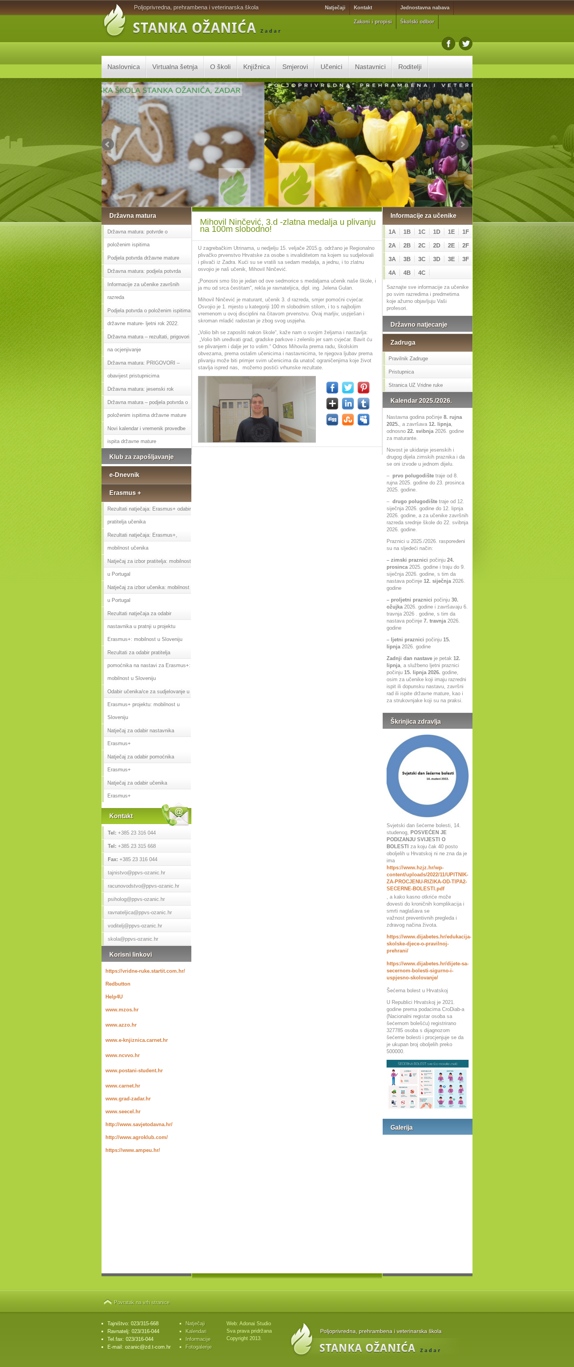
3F (465, 259)
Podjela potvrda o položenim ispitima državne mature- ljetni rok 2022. (149, 317)
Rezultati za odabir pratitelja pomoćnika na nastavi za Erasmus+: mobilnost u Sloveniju (149, 665)
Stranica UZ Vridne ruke (416, 385)
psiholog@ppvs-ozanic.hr (136, 899)
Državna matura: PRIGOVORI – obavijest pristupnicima (143, 369)
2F (465, 245)
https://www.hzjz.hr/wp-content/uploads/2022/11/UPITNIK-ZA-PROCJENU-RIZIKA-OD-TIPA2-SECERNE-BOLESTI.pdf (427, 878)
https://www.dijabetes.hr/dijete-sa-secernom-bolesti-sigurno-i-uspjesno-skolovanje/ (428, 971)
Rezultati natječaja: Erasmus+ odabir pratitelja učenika (149, 515)
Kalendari (196, 1331)
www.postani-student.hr (134, 1070)
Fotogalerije (198, 1347)
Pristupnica (401, 372)
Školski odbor (417, 22)
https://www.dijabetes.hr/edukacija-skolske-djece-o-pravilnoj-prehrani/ (428, 944)
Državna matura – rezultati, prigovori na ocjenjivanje (148, 343)
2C (422, 245)
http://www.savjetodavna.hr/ (139, 1124)
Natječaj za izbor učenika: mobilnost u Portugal (148, 593)
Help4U (114, 997)
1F (465, 231)
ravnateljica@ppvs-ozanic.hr (140, 912)
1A (392, 231)
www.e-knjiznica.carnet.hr (136, 1040)
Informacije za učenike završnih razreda (143, 290)
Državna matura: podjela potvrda (144, 271)
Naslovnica (123, 67)
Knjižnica (256, 67)
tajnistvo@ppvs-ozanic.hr (136, 873)
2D (436, 245)
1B (407, 231)
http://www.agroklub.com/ (136, 1137)
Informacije (197, 1339)
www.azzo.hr (121, 1025)
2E (451, 245)
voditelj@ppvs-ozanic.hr (135, 926)
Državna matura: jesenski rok (140, 389)
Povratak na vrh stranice (141, 1302)
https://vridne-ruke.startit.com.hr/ (145, 971)
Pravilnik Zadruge (408, 358)
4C (422, 272)
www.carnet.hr (122, 1086)
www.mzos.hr (122, 1010)
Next (462, 144)
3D (436, 259)
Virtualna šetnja (175, 67)
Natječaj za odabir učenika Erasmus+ (137, 789)
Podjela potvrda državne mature (143, 258)
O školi (220, 67)
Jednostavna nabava (424, 8)
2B (407, 245)
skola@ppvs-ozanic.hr (133, 939)
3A (392, 259)
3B (407, 259)
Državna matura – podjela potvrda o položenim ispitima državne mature (147, 408)
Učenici (331, 67)
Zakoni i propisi (373, 22)
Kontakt (363, 8)
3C (422, 259)
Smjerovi (295, 67)
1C (422, 231)
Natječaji (335, 8)
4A (392, 272)
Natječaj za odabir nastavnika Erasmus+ (140, 737)
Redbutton (117, 984)
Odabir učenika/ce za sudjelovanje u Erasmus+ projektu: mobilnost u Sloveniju (148, 704)
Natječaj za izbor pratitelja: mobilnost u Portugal (149, 567)
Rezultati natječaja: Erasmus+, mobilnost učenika (142, 541)
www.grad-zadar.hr (128, 1099)
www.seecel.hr (123, 1111)
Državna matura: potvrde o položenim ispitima (137, 238)
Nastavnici (370, 67)
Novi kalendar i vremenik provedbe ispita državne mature (146, 434)
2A (392, 245)
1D (436, 231)
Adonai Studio (255, 1323)
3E (451, 259)
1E (451, 231)
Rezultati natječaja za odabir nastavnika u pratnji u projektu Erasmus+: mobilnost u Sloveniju (144, 626)
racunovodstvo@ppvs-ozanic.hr (143, 886)
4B (407, 272)
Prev (108, 144)
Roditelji (410, 67)
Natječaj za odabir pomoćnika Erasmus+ (140, 763)
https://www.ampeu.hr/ (132, 1150)
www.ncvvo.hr (122, 1055)
